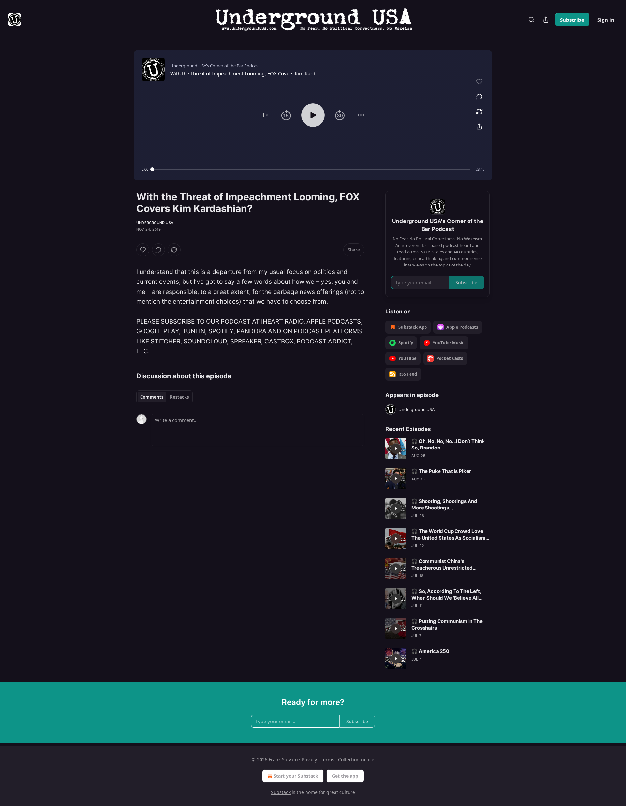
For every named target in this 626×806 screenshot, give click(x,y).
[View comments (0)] (479, 96)
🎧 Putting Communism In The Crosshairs (447, 624)
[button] (265, 115)
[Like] (142, 249)
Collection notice (356, 759)
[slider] (311, 169)
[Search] (531, 19)
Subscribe (572, 19)
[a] (396, 448)
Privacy (309, 759)
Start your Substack (296, 776)
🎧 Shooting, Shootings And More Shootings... (444, 504)
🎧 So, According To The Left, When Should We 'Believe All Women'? (446, 594)
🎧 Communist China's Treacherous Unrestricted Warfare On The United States (447, 564)
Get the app (345, 776)
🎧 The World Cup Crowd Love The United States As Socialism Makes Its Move (448, 534)
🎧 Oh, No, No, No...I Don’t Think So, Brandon (448, 444)
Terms (327, 759)
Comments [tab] (151, 397)
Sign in (605, 19)
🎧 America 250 (430, 651)
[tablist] (164, 396)
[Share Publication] (545, 19)
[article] (437, 448)
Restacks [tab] (179, 397)
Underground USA (154, 223)
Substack (281, 792)
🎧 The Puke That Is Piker (441, 471)
